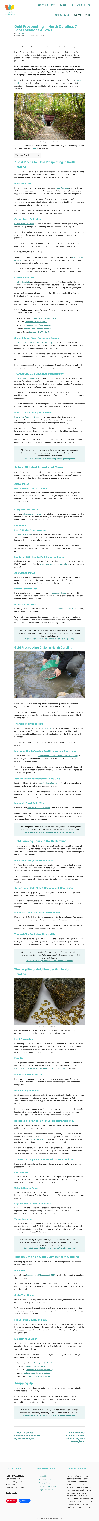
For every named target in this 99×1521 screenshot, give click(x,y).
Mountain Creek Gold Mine (39, 808)
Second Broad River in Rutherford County (35, 343)
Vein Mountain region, (50, 783)
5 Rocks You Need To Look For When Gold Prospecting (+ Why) (49, 1415)
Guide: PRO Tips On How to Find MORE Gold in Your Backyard (49, 832)
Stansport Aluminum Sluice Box (39, 325)
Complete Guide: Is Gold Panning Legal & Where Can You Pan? (49, 1248)
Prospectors (47, 728)
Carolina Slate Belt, (22, 282)
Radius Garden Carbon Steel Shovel (38, 329)
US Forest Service (35, 1139)
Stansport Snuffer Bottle (39, 332)
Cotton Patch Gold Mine (24, 224)
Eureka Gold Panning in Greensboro (28, 417)
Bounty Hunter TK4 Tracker (45, 318)
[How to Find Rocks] (9, 10)
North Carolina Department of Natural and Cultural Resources (39, 1068)
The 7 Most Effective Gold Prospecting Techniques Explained (49, 459)
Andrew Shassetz (21, 33)
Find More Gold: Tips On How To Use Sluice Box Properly (49, 961)
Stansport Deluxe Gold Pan (36, 322)
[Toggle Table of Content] (36, 155)
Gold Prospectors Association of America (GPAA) (58, 756)
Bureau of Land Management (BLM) (40, 1275)
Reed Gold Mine (62, 188)
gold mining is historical (31, 514)
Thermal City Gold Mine (27, 378)
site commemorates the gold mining (54, 564)
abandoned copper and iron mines (62, 609)
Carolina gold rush (59, 593)
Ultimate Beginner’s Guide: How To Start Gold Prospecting (49, 639)
